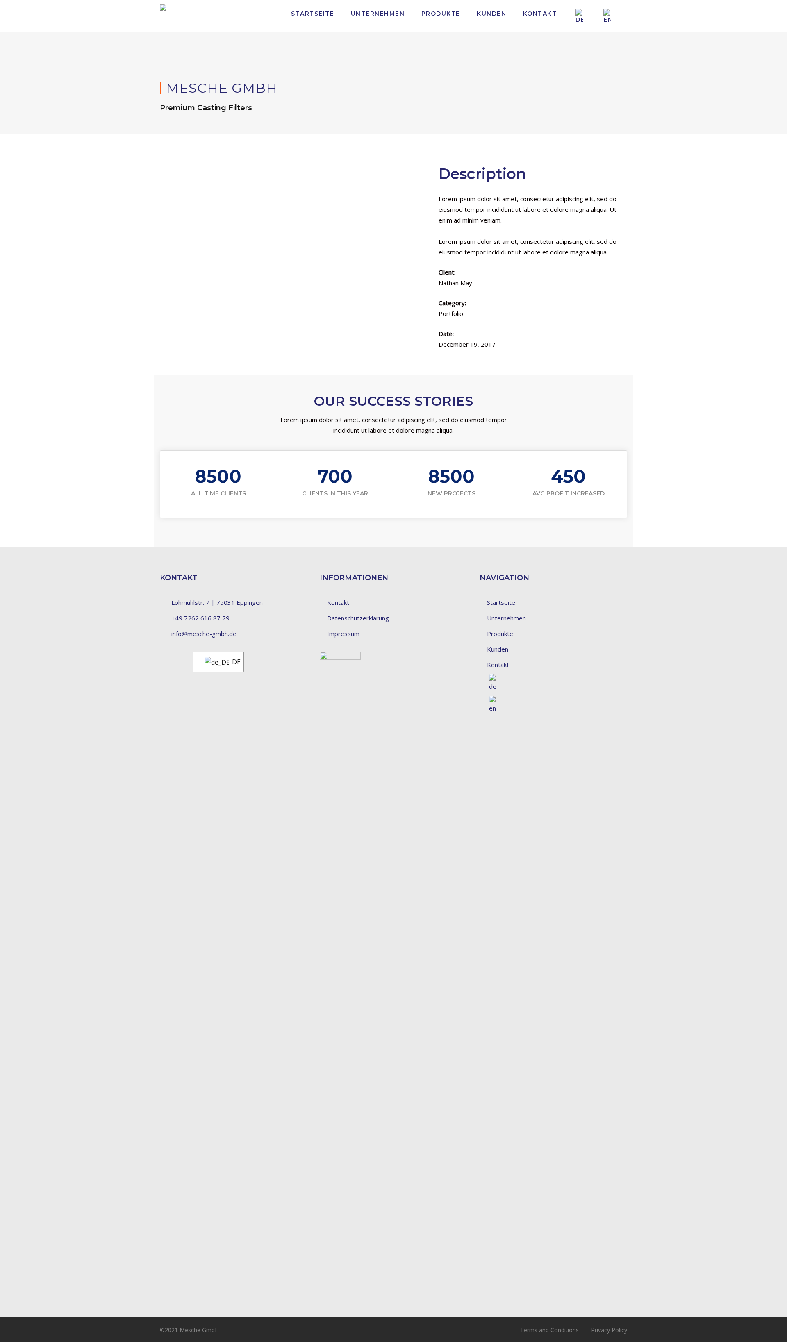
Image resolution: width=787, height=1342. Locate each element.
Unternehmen (378, 13)
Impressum (343, 633)
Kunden (491, 13)
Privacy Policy (609, 1330)
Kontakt (540, 13)
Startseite (312, 13)
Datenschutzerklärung (358, 618)
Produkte (440, 13)
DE (232, 661)
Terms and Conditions (549, 1330)
